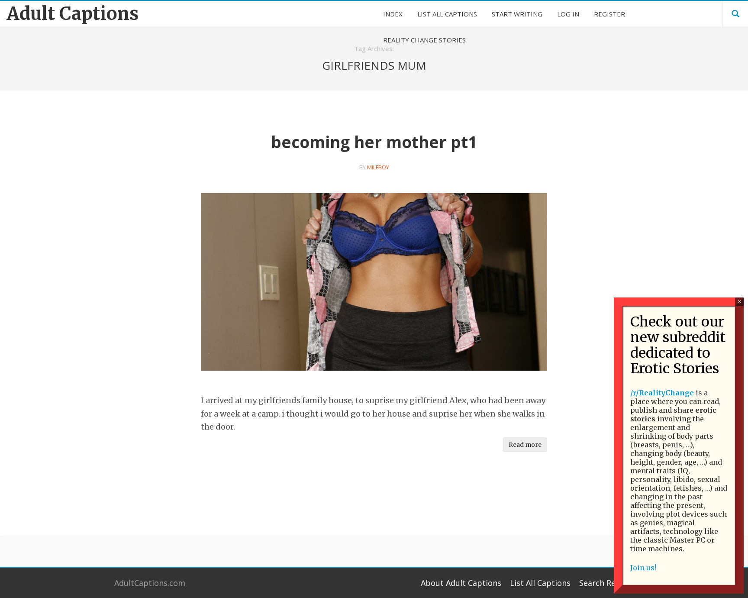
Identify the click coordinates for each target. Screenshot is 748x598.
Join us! (643, 567)
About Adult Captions (461, 583)
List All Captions (540, 583)
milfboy (378, 167)
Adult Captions (72, 13)
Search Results (606, 583)
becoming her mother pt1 (374, 142)
